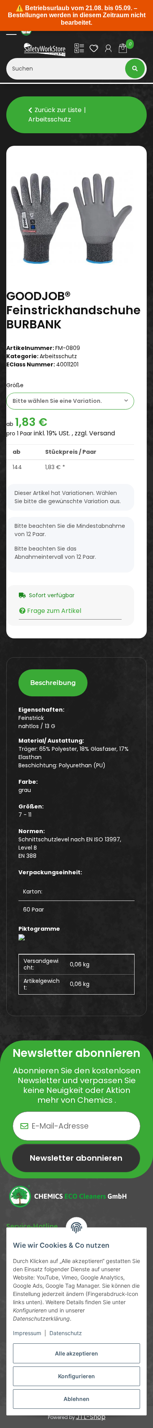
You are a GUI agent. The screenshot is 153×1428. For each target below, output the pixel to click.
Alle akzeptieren (76, 1353)
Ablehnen (76, 1398)
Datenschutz (65, 1333)
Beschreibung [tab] (53, 683)
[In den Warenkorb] (12, 150)
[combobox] (70, 401)
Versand (102, 433)
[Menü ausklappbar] (11, 30)
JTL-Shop (91, 1416)
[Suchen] (136, 68)
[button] (79, 49)
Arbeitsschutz (58, 356)
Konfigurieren (76, 1376)
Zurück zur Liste (58, 109)
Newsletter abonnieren (76, 1158)
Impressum (27, 1333)
